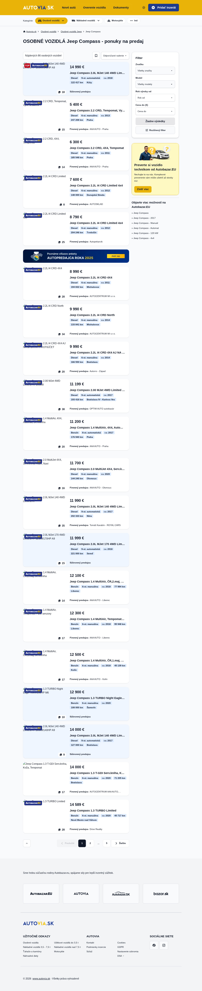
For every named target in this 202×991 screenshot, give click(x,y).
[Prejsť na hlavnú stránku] (38, 7)
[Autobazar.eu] (41, 894)
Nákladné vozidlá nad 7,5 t (67, 947)
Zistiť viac (143, 189)
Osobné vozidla (31, 942)
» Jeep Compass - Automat (145, 228)
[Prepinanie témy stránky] (144, 7)
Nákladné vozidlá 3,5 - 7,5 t (36, 947)
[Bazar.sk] (161, 894)
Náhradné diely (30, 956)
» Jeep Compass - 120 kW (145, 233)
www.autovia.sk (41, 978)
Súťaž (89, 951)
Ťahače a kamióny (32, 951)
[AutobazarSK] (121, 894)
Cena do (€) (142, 105)
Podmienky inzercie (96, 947)
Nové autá (69, 7)
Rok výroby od (143, 91)
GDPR (120, 947)
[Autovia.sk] (81, 894)
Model (139, 78)
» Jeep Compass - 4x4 (143, 238)
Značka (139, 64)
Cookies (121, 942)
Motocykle (59, 951)
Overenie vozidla (94, 7)
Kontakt (90, 942)
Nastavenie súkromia (127, 951)
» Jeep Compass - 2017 (144, 218)
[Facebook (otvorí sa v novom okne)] (154, 945)
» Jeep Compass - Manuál (145, 223)
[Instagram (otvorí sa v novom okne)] (164, 945)
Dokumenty (121, 7)
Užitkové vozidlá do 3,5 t (66, 942)
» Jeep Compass (140, 213)
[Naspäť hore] (27, 843)
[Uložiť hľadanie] (96, 55)
